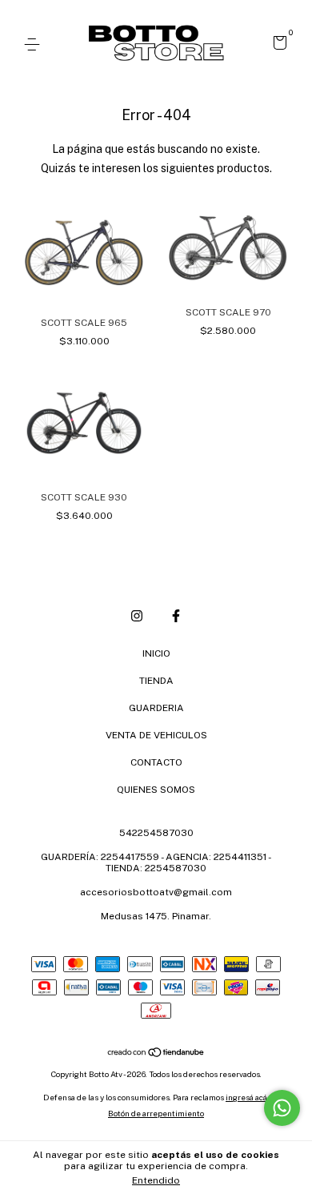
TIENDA (156, 680)
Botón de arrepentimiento (156, 1113)
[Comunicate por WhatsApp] (282, 1108)
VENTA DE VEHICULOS (156, 735)
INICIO (156, 653)
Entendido (156, 1180)
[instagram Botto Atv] (136, 615)
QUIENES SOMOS (156, 789)
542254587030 (156, 832)
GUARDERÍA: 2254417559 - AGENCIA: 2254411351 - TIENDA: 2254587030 (156, 862)
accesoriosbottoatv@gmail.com (156, 892)
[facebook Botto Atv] (176, 615)
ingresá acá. (247, 1097)
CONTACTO (156, 762)
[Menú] (35, 44)
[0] (277, 45)
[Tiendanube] (156, 1053)
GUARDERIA (156, 708)
